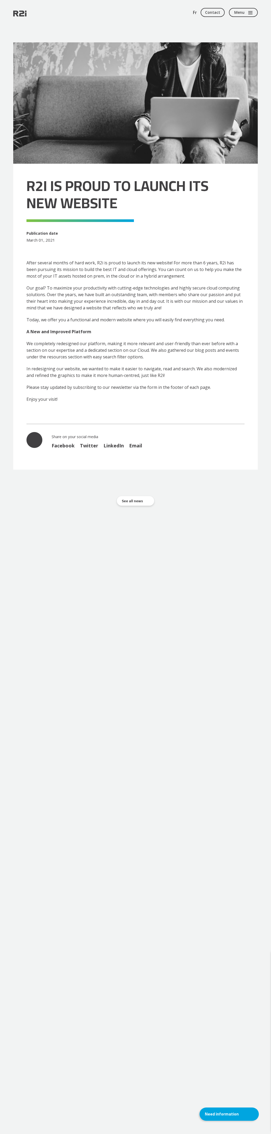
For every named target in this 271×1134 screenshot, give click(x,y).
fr (195, 12)
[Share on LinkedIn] (113, 445)
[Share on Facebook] (63, 445)
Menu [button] (239, 12)
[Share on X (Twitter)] (89, 445)
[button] (229, 1114)
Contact (212, 12)
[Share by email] (135, 445)
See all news (132, 500)
